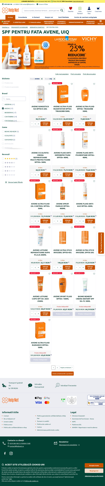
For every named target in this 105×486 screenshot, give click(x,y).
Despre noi (49, 17)
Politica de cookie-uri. (31, 481)
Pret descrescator (89, 74)
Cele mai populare (62, 74)
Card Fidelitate (63, 17)
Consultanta (22, 17)
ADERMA (8, 104)
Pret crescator (76, 74)
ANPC (74, 421)
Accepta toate (94, 465)
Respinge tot (94, 471)
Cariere (39, 427)
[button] (89, 10)
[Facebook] (5, 453)
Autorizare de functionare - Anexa (83, 419)
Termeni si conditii (43, 421)
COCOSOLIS (9, 121)
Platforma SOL (76, 424)
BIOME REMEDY (10, 131)
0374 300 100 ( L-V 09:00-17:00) (20, 443)
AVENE (7, 108)
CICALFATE (9, 135)
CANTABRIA (9, 117)
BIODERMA (9, 112)
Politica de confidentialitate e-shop (15, 427)
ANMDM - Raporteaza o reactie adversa (84, 427)
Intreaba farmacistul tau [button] (101, 241)
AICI (10, 479)
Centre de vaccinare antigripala (85, 17)
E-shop (10, 17)
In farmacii (36, 17)
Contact (6, 416)
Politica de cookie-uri (44, 424)
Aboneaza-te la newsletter (68, 445)
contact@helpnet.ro (17, 446)
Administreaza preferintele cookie (48, 430)
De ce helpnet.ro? (9, 419)
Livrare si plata (8, 421)
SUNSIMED (9, 140)
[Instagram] (11, 453)
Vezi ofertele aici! (78, 1)
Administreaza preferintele (94, 476)
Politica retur (8, 424)
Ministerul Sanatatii (78, 416)
